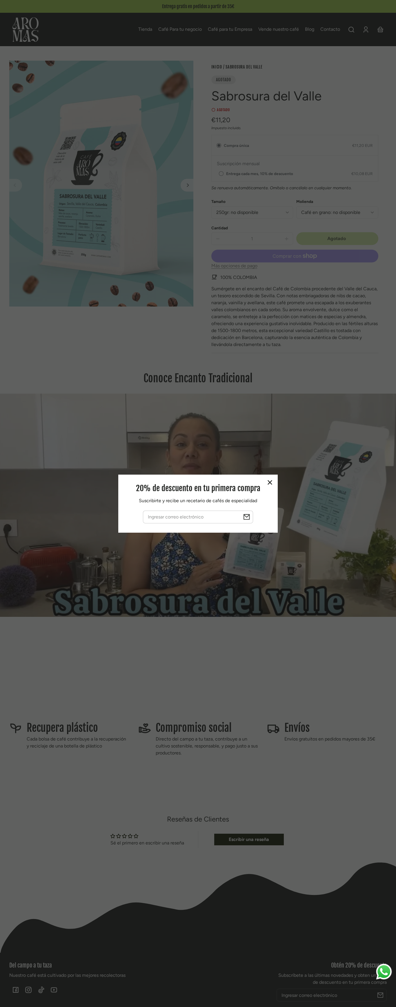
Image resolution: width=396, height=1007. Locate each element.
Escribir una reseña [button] (249, 839)
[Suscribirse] (380, 995)
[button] (351, 29)
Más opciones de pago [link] (234, 266)
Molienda (304, 201)
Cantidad (219, 228)
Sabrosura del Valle (244, 67)
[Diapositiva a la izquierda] (15, 185)
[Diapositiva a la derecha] (187, 185)
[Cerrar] (270, 482)
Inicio (216, 67)
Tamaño (218, 201)
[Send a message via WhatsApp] (384, 972)
